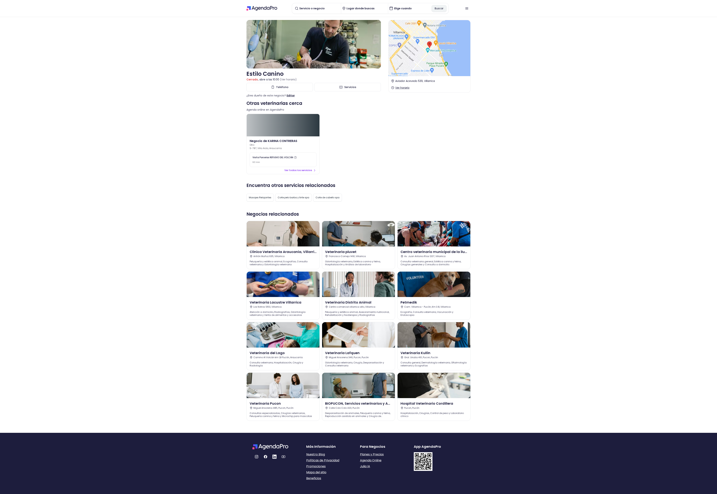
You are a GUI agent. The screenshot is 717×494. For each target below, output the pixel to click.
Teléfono (282, 87)
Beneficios (313, 478)
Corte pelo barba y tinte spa (293, 197)
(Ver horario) (288, 79)
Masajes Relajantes (260, 197)
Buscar (439, 8)
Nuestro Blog (315, 454)
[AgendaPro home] (261, 8)
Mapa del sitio (316, 472)
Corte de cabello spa (327, 197)
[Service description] (295, 157)
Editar (291, 95)
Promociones (316, 466)
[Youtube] (283, 457)
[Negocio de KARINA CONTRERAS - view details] (283, 125)
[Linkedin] (274, 457)
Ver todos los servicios (298, 170)
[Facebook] (265, 457)
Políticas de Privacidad (322, 460)
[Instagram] (256, 457)
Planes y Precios (372, 454)
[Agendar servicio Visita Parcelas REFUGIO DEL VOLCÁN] (283, 160)
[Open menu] (467, 8)
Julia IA (365, 466)
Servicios (350, 87)
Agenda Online (370, 460)
